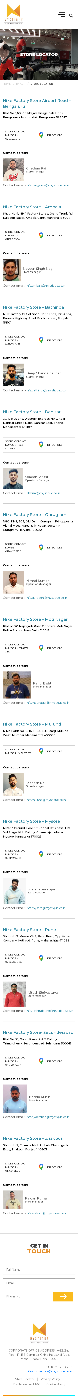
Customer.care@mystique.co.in (50, 1371)
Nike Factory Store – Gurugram (34, 514)
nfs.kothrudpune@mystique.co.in (50, 1011)
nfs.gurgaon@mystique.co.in (47, 598)
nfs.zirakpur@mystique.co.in (46, 1213)
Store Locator (24, 1379)
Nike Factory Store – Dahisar (32, 411)
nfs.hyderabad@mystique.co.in (48, 1117)
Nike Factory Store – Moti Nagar (35, 619)
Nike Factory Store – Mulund (32, 724)
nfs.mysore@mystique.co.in (46, 908)
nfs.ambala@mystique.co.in (46, 285)
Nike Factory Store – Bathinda (33, 307)
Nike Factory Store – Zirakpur (32, 1138)
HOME (7, 83)
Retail (20, 84)
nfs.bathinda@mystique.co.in (47, 390)
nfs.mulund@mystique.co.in (46, 800)
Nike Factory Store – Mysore (31, 821)
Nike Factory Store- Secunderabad (38, 1032)
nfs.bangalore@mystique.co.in (48, 185)
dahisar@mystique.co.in (43, 493)
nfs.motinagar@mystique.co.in (48, 703)
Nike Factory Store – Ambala (32, 207)
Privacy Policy (50, 1379)
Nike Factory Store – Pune (29, 929)
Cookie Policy (55, 1384)
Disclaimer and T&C (26, 1384)
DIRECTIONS (54, 135)
